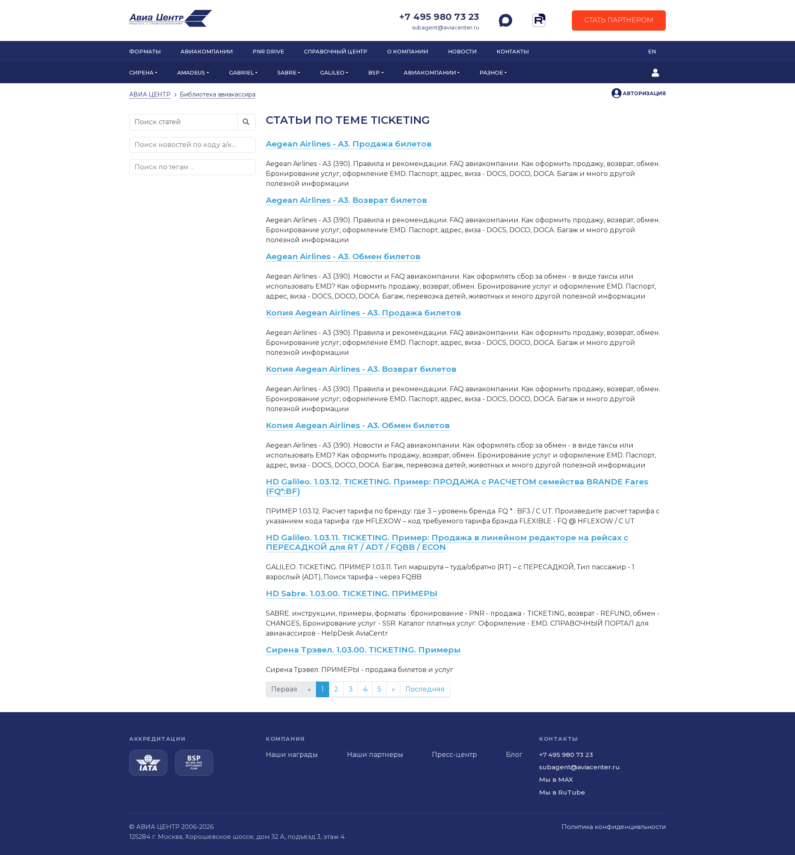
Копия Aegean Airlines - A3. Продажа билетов (363, 313)
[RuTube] (538, 20)
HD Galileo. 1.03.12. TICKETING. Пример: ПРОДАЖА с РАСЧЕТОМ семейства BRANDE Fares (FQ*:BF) (457, 486)
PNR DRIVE (268, 51)
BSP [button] (374, 73)
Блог (514, 755)
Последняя (425, 689)
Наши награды (292, 755)
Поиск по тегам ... (164, 167)
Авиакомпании (207, 51)
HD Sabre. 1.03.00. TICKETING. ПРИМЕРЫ (351, 593)
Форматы (145, 51)
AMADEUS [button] (191, 73)
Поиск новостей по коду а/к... (185, 145)
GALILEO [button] (332, 73)
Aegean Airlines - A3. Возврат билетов (346, 200)
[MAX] (505, 20)
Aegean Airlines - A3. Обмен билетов (343, 256)
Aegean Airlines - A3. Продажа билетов (348, 144)
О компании (407, 51)
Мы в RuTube (562, 792)
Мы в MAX (556, 779)
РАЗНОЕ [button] (491, 73)
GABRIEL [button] (241, 73)
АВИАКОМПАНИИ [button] (430, 73)
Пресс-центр (454, 755)
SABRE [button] (286, 73)
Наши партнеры (375, 755)
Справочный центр (335, 51)
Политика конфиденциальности (613, 827)
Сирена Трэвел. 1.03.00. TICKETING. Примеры (363, 650)
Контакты (512, 51)
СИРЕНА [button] (141, 73)
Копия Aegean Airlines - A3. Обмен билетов (358, 425)
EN (652, 51)
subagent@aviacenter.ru (445, 27)
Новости (462, 51)
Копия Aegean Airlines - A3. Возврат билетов (361, 369)
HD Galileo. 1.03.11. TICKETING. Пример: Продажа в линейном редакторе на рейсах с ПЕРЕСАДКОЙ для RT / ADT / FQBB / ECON (447, 542)
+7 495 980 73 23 (439, 16)
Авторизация (644, 93)
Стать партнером (618, 20)
